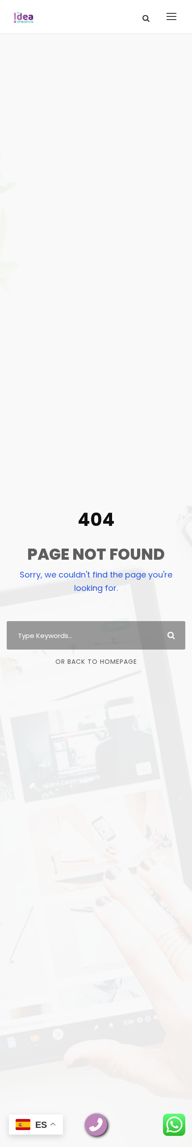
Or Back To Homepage (96, 661)
